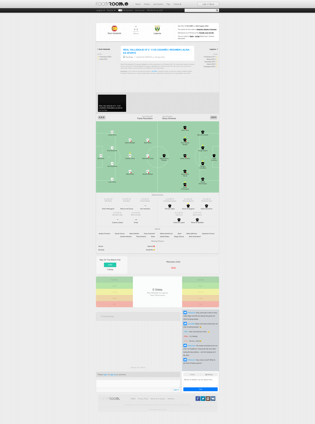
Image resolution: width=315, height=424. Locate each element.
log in (106, 374)
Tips (168, 4)
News (137, 4)
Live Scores (158, 4)
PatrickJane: (191, 313)
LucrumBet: (191, 324)
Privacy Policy (143, 398)
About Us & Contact (158, 398)
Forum (147, 4)
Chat (200, 389)
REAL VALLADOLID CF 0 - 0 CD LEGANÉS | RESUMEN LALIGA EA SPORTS (156, 51)
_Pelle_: (186, 331)
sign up (113, 374)
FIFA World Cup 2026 (155, 10)
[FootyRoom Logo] (113, 4)
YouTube (154, 71)
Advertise (170, 398)
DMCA (133, 398)
